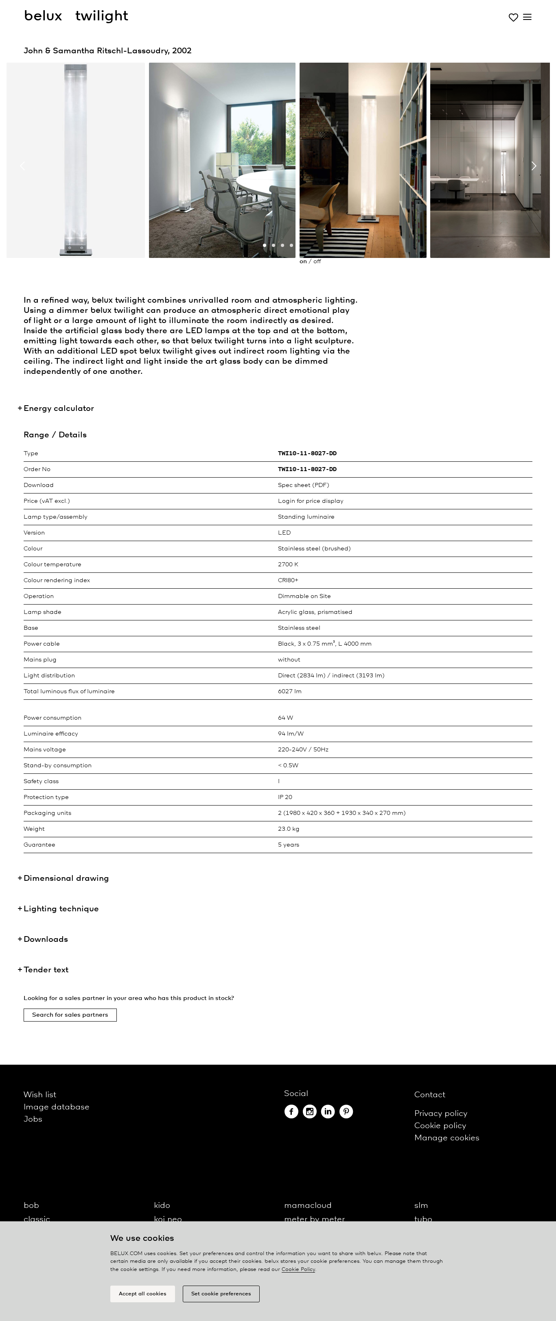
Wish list (40, 1095)
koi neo (168, 1219)
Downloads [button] (46, 939)
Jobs (33, 1119)
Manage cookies (446, 1138)
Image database (57, 1107)
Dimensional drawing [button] (66, 878)
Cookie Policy (298, 1269)
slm (421, 1206)
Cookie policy (440, 1126)
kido (162, 1206)
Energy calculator (59, 409)
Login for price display (311, 501)
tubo (423, 1219)
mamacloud (308, 1206)
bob (31, 1206)
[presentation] (22, 166)
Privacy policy (440, 1114)
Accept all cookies (142, 1294)
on (303, 261)
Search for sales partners (70, 1015)
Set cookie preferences (221, 1294)
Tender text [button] (46, 970)
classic (37, 1219)
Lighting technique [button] (61, 909)
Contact (429, 1095)
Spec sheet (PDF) (303, 485)
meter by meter (314, 1219)
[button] (264, 245)
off (317, 261)
